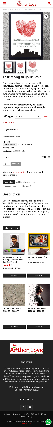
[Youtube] (30, 407)
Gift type (8, 116)
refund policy (19, 172)
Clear (45, 116)
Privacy (44, 414)
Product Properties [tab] (11, 186)
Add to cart (15, 164)
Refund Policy (27, 417)
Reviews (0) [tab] (27, 186)
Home (5, 9)
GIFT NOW (14, 275)
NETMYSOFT (26, 424)
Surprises (18, 414)
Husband (18, 9)
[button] (4, 3)
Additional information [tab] (25, 182)
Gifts (11, 9)
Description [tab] (8, 182)
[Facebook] (23, 407)
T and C (36, 414)
